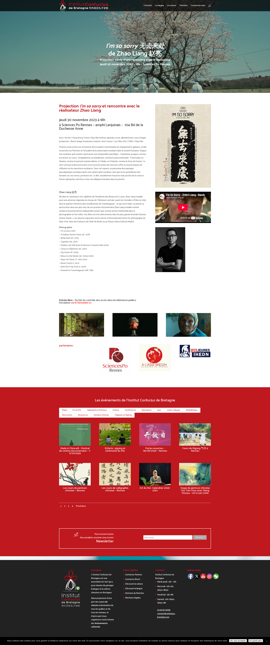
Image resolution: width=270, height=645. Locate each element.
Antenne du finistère (134, 593)
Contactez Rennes (133, 574)
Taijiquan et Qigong (123, 415)
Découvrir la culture (134, 584)
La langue (159, 6)
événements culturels (99, 625)
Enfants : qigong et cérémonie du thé (115, 449)
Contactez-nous (198, 6)
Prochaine (81, 506)
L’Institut (148, 6)
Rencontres (67, 415)
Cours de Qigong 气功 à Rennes (195, 449)
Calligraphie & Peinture (97, 410)
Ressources (83, 415)
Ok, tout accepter (238, 641)
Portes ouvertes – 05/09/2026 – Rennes (155, 449)
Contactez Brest (132, 579)
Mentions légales (133, 598)
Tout (64, 410)
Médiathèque (191, 410)
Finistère (183, 6)
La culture (171, 6)
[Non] (266, 641)
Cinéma (115, 410)
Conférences (130, 410)
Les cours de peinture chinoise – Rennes (75, 489)
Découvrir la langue (133, 588)
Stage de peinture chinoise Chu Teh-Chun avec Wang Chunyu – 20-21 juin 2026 (195, 490)
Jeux (159, 410)
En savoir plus (255, 641)
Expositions (146, 410)
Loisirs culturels (173, 410)
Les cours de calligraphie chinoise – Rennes (115, 489)
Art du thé (76, 410)
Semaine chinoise (101, 415)
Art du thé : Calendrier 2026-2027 (155, 489)
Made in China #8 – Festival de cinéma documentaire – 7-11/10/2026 (75, 451)
